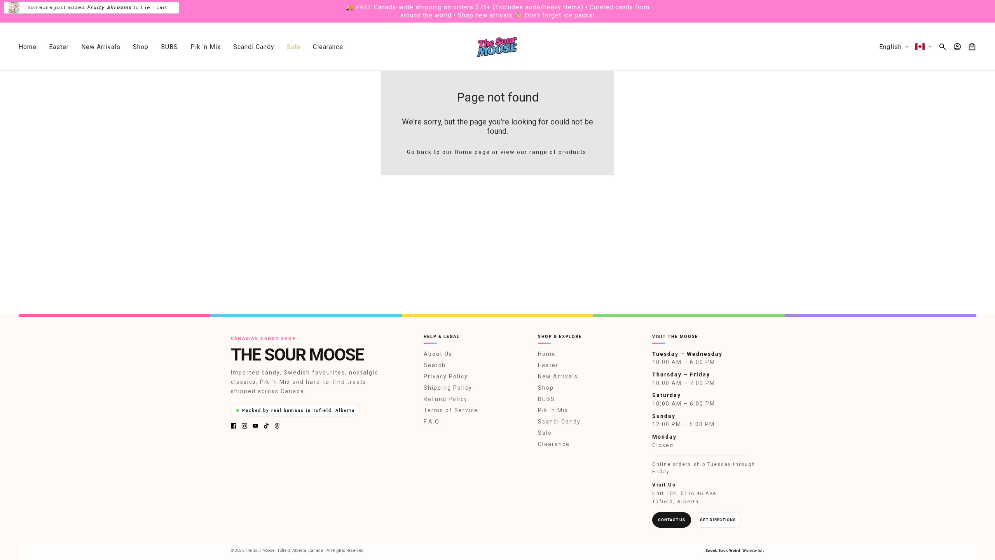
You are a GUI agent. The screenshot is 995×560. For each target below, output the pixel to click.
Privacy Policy (446, 376)
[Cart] (972, 46)
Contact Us (671, 520)
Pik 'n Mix (553, 410)
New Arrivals (558, 376)
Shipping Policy (448, 388)
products (573, 152)
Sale (545, 433)
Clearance (554, 444)
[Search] (942, 46)
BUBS (546, 399)
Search (435, 365)
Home (547, 354)
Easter (548, 365)
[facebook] (21, 11)
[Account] (957, 46)
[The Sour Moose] (498, 46)
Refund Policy (446, 399)
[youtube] (43, 11)
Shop (546, 388)
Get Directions (718, 520)
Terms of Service (451, 410)
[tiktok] (54, 11)
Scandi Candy (559, 421)
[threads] (65, 11)
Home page (472, 152)
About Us (438, 354)
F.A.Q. (433, 421)
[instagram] (32, 11)
